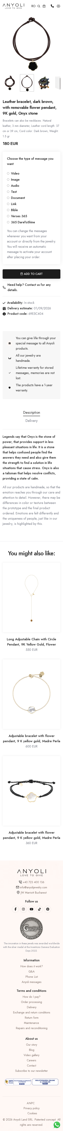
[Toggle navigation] (58, 6)
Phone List (31, 977)
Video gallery (31, 1055)
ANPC (31, 1103)
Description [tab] (31, 412)
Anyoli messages (31, 982)
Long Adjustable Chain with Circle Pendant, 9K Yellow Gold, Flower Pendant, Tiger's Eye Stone (31, 642)
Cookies (32, 1113)
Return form (31, 1018)
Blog (31, 1050)
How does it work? (31, 966)
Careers (31, 1060)
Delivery (31, 1007)
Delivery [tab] (31, 420)
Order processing (31, 1002)
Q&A (32, 972)
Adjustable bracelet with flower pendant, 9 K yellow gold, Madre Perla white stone (31, 739)
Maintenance (31, 1023)
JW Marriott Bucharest (34, 893)
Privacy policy (31, 1108)
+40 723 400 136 (33, 882)
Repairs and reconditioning (31, 1028)
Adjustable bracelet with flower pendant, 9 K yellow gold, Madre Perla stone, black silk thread (31, 835)
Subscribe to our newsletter (31, 1071)
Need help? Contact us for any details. (29, 287)
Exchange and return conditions (31, 1012)
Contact (31, 1066)
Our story (31, 1045)
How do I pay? (31, 997)
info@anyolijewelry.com (33, 887)
